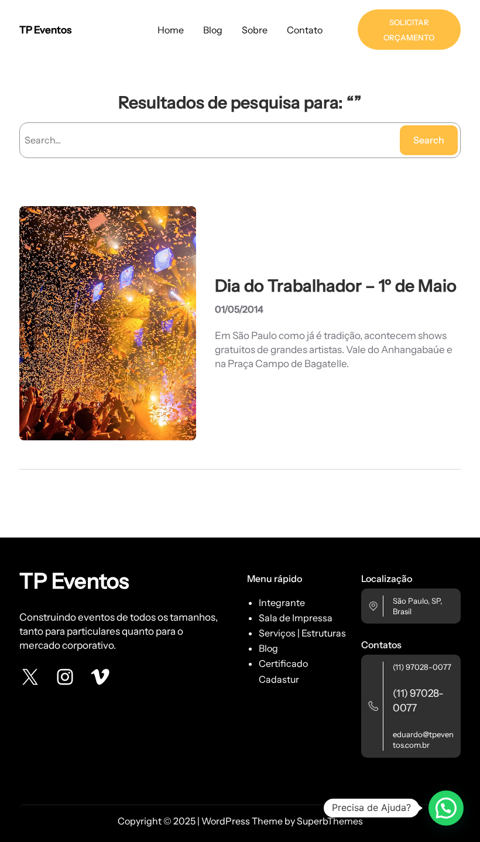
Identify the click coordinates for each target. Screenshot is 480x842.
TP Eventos (45, 29)
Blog (268, 648)
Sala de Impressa (295, 618)
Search (428, 140)
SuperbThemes (330, 821)
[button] (446, 808)
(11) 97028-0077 (422, 667)
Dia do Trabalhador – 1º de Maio (336, 286)
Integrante (282, 602)
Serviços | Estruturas (302, 633)
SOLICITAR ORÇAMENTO (408, 30)
